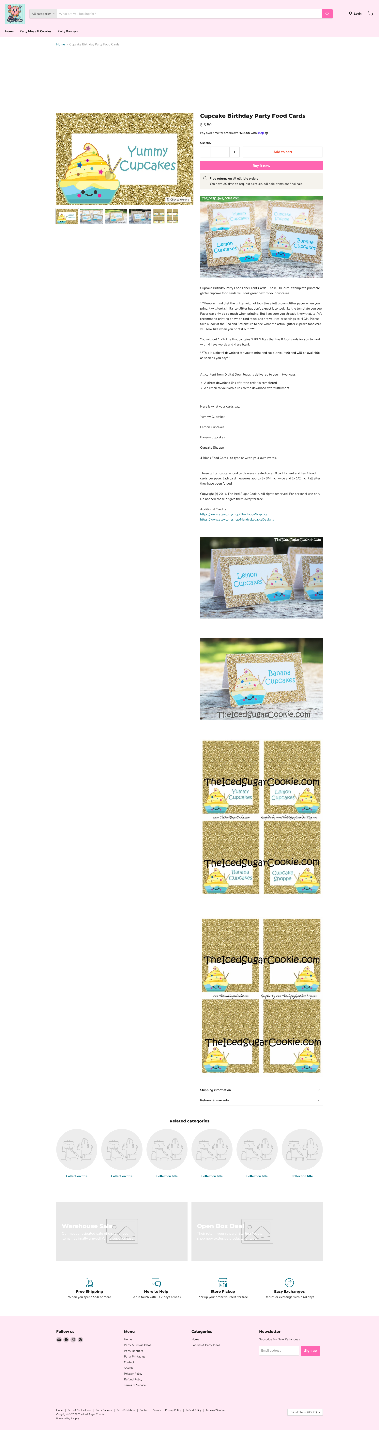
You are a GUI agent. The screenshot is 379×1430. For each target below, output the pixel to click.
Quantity (205, 143)
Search (128, 1368)
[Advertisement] (189, 79)
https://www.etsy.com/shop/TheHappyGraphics (233, 514)
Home (9, 31)
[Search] (327, 13)
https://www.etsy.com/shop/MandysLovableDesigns (237, 519)
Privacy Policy (133, 1374)
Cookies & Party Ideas (205, 1345)
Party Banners (67, 31)
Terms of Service (135, 1385)
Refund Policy (133, 1379)
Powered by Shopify (68, 1418)
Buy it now (261, 165)
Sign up (310, 1350)
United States (303, 1412)
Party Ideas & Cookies (36, 31)
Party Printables (134, 1356)
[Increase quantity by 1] (235, 152)
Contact (129, 1362)
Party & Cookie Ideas (137, 1345)
